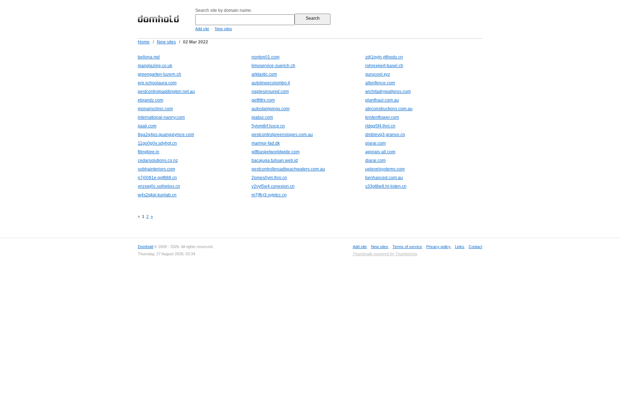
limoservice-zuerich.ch (273, 65)
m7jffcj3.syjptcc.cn (269, 194)
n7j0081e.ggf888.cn (157, 177)
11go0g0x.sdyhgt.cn (157, 143)
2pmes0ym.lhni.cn (269, 177)
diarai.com (375, 160)
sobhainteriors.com (156, 169)
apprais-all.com (380, 151)
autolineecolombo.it (271, 82)
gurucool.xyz (377, 74)
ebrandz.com (150, 100)
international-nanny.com (161, 117)
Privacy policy (438, 246)
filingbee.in (148, 151)
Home (144, 42)
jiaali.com (147, 126)
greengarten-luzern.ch (159, 74)
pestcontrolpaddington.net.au (166, 91)
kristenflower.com (382, 117)
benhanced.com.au (384, 177)
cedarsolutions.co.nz (158, 160)
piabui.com (262, 117)
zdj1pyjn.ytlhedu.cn (384, 57)
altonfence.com (380, 82)
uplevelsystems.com (385, 169)
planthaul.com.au (382, 100)
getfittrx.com (263, 100)
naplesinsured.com (270, 91)
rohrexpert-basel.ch (384, 65)
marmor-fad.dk (266, 143)
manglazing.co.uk (155, 65)
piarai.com (375, 143)
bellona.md (149, 57)
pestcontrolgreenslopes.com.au (282, 134)
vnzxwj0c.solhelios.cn (159, 186)
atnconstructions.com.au (389, 108)
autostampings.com (271, 108)
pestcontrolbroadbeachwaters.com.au (288, 169)
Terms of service (407, 246)
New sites (223, 29)
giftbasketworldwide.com (276, 151)
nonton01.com (266, 57)
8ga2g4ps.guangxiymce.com (166, 134)
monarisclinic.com (155, 108)
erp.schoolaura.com (157, 82)
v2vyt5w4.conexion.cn (273, 186)
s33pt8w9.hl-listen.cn (386, 186)
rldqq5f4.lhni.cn (380, 126)
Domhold (145, 246)
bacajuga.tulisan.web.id (275, 160)
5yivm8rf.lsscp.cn (268, 126)
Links (459, 246)
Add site (202, 29)
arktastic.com (264, 74)
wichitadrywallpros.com (388, 91)
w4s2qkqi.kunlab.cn (157, 194)
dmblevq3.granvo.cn (385, 134)
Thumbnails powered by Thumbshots (385, 254)
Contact (475, 246)
